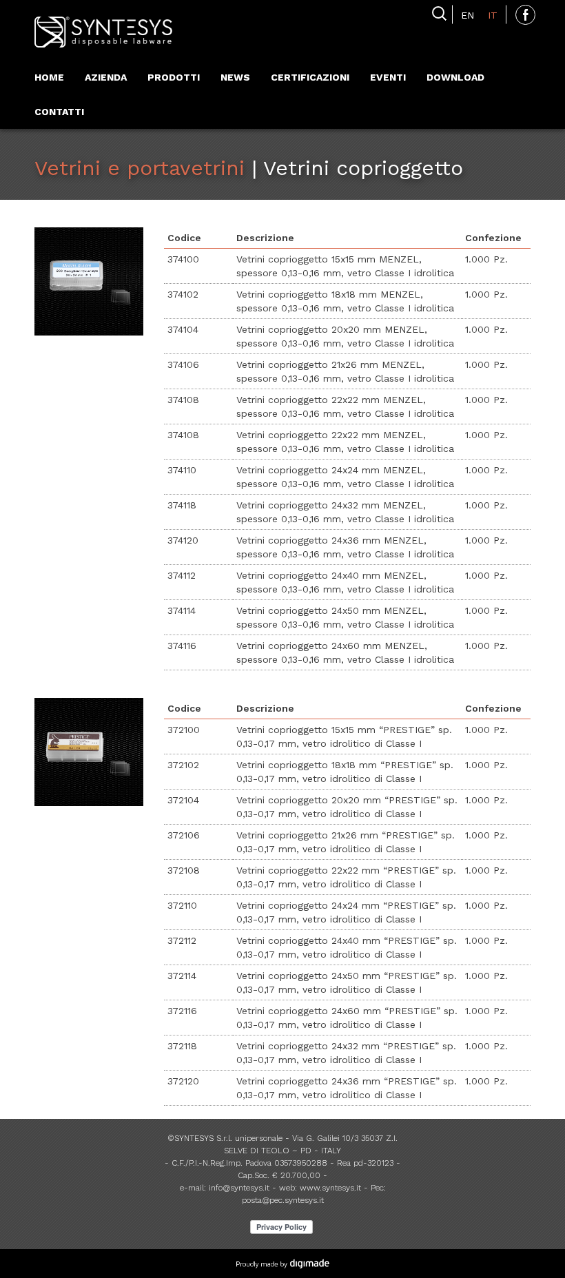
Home (49, 77)
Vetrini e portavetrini (139, 168)
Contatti (59, 111)
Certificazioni (310, 77)
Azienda (106, 77)
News (235, 77)
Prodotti (173, 77)
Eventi (388, 77)
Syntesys (103, 32)
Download (455, 77)
